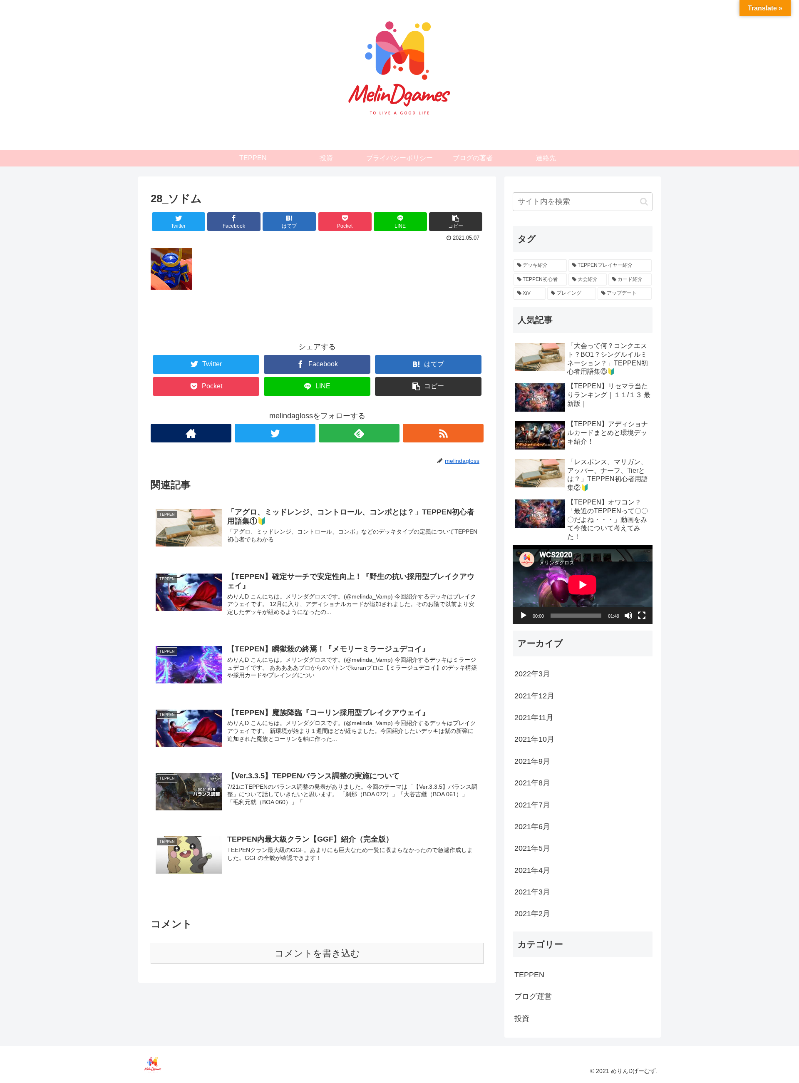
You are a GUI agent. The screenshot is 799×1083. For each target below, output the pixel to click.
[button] (644, 201)
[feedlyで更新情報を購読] (359, 433)
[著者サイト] (191, 433)
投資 (521, 1018)
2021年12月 (534, 695)
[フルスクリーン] (642, 615)
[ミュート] (628, 615)
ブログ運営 (533, 996)
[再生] (523, 615)
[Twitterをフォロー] (275, 433)
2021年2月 (532, 913)
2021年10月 (534, 739)
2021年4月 (532, 870)
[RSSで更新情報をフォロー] (443, 433)
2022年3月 (532, 674)
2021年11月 (533, 717)
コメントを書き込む (317, 953)
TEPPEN (529, 974)
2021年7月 (532, 804)
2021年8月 (532, 783)
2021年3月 (532, 892)
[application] (583, 584)
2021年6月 (532, 826)
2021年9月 (532, 761)
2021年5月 (532, 848)
